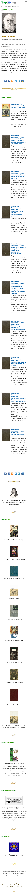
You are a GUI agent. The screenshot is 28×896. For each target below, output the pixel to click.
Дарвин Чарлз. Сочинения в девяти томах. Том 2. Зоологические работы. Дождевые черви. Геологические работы (18, 397)
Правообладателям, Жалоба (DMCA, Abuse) (13, 871)
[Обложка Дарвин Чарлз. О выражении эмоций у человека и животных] (6, 116)
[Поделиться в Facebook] (9, 81)
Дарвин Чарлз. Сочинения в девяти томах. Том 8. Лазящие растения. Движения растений (18, 175)
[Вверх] (14, 892)
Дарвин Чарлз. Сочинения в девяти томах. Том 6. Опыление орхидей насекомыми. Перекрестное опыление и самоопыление (18, 249)
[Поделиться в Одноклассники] (12, 81)
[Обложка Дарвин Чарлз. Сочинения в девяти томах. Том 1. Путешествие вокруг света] (6, 441)
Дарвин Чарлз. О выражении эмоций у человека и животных (18, 106)
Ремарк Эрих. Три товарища (14, 620)
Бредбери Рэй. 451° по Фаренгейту (14, 640)
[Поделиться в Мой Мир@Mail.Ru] (22, 81)
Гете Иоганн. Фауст (14, 598)
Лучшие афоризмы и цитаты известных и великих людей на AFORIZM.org (14, 854)
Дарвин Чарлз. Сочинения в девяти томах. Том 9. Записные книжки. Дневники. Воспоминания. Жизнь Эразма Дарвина (18, 140)
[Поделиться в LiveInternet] (19, 81)
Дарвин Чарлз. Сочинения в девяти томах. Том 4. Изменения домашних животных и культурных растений (18, 325)
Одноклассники (10, 875)
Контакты (19, 875)
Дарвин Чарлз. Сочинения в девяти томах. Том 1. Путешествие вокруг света (17, 433)
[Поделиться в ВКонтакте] (5, 81)
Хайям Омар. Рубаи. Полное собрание (14, 559)
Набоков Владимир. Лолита (14, 662)
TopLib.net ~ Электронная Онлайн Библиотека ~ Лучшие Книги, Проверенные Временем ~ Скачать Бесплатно (14, 884)
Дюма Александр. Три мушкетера (14, 682)
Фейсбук (22, 873)
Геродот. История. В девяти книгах (14, 578)
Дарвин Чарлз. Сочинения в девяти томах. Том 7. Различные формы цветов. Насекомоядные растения (17, 211)
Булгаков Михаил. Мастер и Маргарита (14, 540)
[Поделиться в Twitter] (16, 81)
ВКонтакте (16, 873)
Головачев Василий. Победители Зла (14, 763)
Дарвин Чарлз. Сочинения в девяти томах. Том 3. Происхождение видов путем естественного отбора (18, 361)
